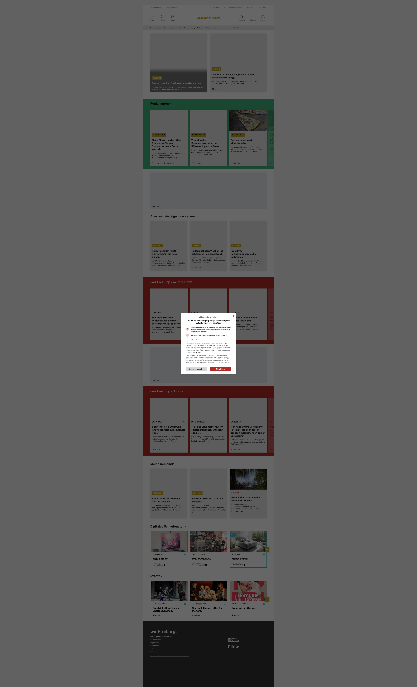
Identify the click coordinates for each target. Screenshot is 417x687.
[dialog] (208, 343)
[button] (208, 340)
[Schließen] (233, 316)
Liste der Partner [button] (197, 352)
